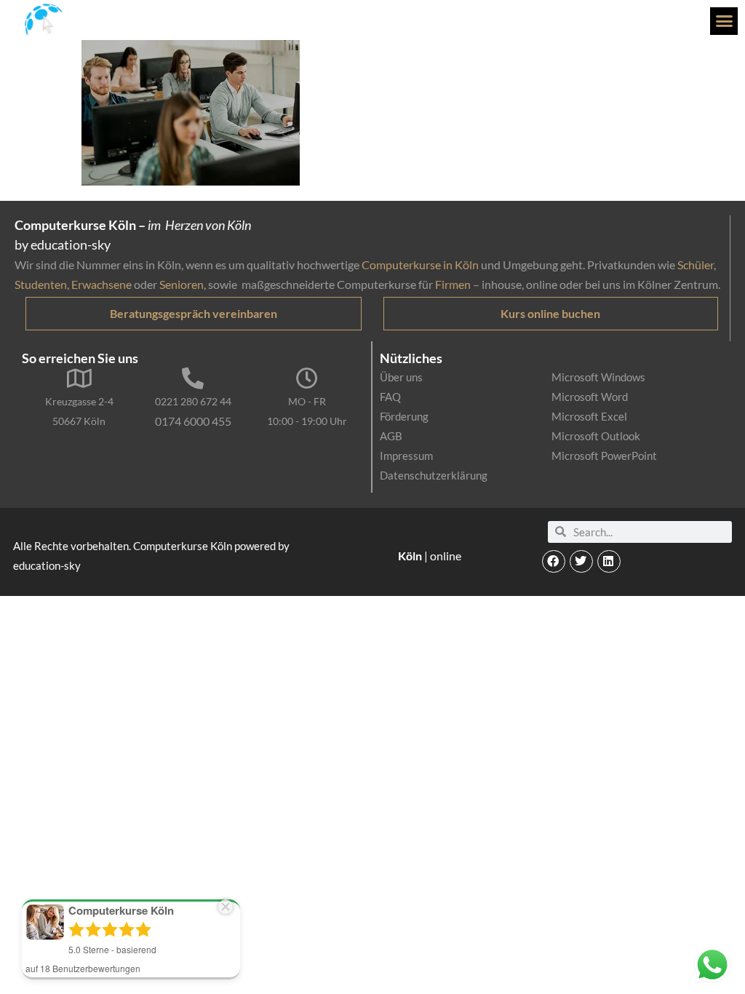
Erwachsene (101, 284)
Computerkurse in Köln (420, 264)
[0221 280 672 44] (193, 378)
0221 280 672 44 (193, 401)
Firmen (453, 284)
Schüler (695, 264)
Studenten (41, 284)
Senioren (181, 284)
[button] (724, 21)
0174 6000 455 (193, 421)
